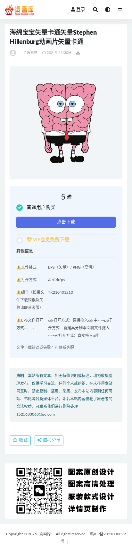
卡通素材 (30, 53)
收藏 (23, 440)
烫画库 (45, 534)
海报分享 (51, 440)
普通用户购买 (41, 207)
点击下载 (66, 222)
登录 (80, 9)
